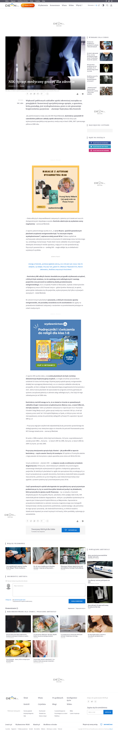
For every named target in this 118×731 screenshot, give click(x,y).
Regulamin (13, 729)
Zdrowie (22, 86)
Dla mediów (37, 729)
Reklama (43, 729)
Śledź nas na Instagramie (101, 150)
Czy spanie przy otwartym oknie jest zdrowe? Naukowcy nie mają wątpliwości (71, 636)
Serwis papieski (28, 711)
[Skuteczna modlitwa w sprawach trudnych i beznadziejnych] (106, 45)
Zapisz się (108, 712)
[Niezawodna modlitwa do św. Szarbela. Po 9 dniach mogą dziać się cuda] (106, 68)
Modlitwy (57, 716)
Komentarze (55, 5)
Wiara (64, 5)
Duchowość (42, 711)
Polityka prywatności (23, 729)
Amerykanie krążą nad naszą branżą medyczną (98, 606)
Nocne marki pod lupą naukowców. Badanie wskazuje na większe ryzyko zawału (17, 636)
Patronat (60, 729)
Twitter (109, 1)
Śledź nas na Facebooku (100, 143)
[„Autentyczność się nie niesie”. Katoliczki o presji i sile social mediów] (106, 91)
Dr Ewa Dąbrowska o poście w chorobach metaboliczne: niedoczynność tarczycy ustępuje (98, 636)
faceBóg (37, 1)
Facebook (106, 1)
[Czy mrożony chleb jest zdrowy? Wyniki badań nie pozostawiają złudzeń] (45, 623)
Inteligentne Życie (13, 86)
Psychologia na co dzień (61, 713)
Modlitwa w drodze (23, 1)
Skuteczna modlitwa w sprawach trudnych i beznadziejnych (92, 44)
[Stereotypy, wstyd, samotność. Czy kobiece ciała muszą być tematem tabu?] (45, 648)
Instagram (112, 1)
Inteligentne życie (72, 699)
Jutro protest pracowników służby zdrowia (97, 556)
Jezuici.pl (8, 724)
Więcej (78, 5)
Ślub (25, 716)
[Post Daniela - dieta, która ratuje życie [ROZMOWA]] (18, 648)
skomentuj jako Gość (19, 599)
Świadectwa (42, 713)
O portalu (7, 729)
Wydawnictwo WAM (22, 724)
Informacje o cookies (51, 729)
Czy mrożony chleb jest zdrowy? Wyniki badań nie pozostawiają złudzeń (45, 635)
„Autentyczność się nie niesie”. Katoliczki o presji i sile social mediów (92, 91)
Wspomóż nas (72, 530)
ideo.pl (111, 729)
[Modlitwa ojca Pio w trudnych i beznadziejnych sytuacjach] (106, 79)
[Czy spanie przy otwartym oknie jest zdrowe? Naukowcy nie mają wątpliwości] (72, 623)
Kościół (26, 704)
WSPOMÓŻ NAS (108, 724)
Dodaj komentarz (77, 601)
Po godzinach (10, 637)
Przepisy (90, 637)
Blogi (31, 1)
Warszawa (91, 5)
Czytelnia (42, 704)
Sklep (43, 1)
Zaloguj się (8, 599)
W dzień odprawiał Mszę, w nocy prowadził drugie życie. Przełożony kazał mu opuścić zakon (92, 57)
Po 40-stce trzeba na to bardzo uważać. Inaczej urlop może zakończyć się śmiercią (44, 568)
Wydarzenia (43, 5)
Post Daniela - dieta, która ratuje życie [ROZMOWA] (18, 660)
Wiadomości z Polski (93, 558)
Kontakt (31, 729)
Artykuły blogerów (28, 713)
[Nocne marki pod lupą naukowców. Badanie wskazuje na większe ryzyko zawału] (18, 623)
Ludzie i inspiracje (74, 713)
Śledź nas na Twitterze (100, 146)
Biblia (6, 1)
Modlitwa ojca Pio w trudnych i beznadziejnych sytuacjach (92, 78)
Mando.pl (36, 724)
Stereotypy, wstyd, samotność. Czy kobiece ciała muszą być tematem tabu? (44, 661)
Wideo (71, 5)
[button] (103, 5)
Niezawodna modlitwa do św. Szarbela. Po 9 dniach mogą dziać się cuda (92, 68)
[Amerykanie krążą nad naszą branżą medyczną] (100, 594)
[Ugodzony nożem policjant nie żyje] (100, 569)
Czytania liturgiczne (60, 711)
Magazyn (13, 1)
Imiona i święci (43, 716)
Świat (89, 608)
